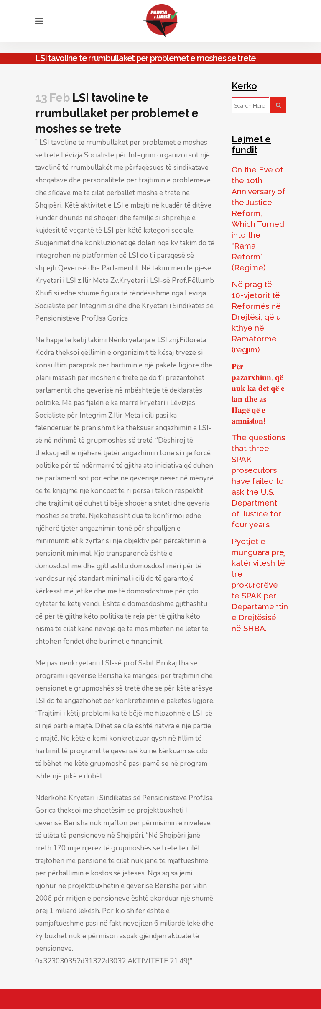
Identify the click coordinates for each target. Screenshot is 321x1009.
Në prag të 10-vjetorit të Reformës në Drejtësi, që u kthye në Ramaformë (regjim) (256, 317)
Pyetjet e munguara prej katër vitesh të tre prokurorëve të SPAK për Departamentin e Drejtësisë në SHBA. (260, 585)
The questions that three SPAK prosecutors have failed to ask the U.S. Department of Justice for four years (258, 481)
